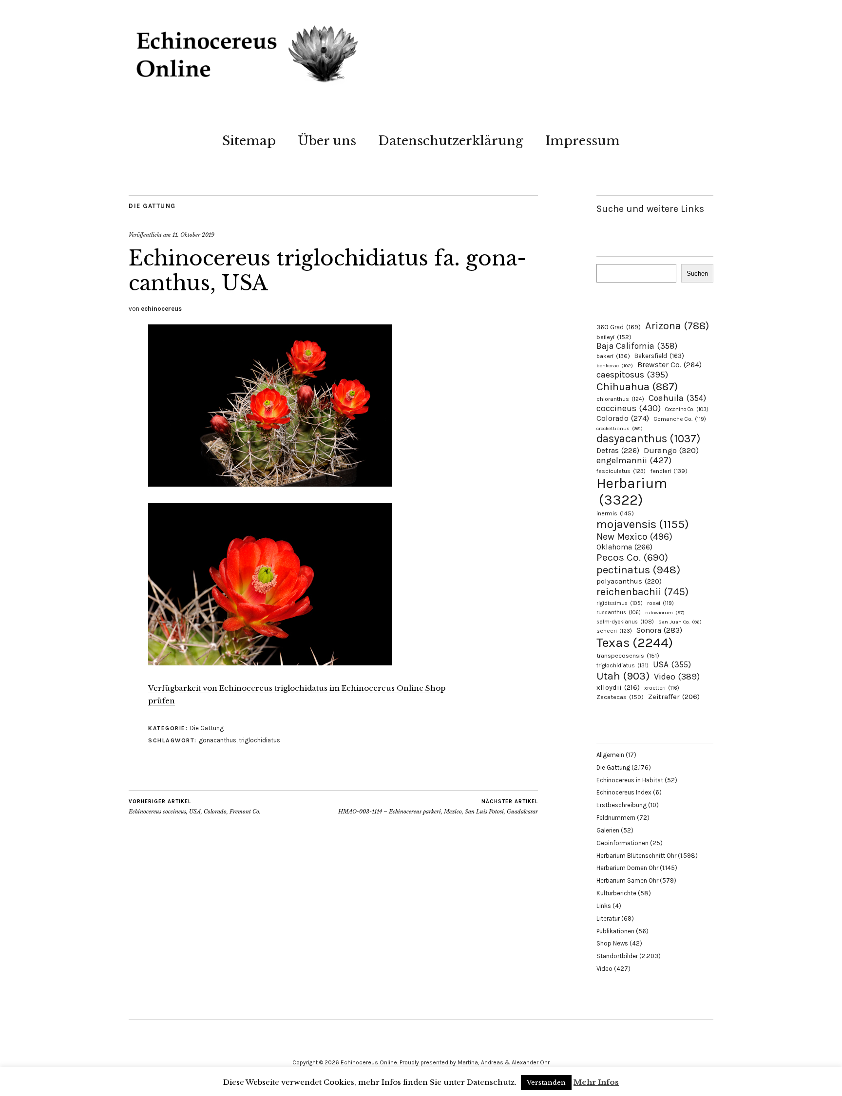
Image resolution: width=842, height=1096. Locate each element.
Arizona (677, 326)
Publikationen (615, 931)
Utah (623, 675)
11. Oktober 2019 (193, 234)
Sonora (659, 630)
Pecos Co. (632, 557)
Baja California (636, 346)
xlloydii (618, 687)
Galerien (607, 830)
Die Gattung (152, 205)
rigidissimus (619, 603)
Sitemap (249, 141)
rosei (660, 603)
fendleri (669, 470)
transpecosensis (627, 655)
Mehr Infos (596, 1082)
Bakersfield (659, 355)
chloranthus (620, 399)
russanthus (618, 612)
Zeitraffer (674, 697)
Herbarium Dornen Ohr (627, 867)
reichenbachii (642, 592)
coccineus (628, 408)
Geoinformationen (622, 843)
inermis (615, 513)
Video (677, 677)
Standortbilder (617, 956)
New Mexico (634, 536)
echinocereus (161, 308)
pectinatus (638, 569)
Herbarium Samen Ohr (627, 880)
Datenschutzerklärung (450, 141)
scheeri (614, 630)
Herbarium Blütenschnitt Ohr (636, 855)
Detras (617, 450)
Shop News (612, 943)
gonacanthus (217, 740)
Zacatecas (620, 696)
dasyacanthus (648, 438)
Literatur (608, 918)
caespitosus (632, 374)
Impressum (582, 141)
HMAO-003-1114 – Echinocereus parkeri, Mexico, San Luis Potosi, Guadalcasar (438, 806)
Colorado (622, 418)
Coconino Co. (686, 409)
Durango (671, 450)
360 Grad (618, 327)
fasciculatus (621, 471)
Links (603, 905)
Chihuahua (637, 386)
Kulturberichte (616, 893)
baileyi (614, 336)
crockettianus (619, 428)
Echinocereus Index (623, 792)
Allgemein (610, 754)
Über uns (327, 141)
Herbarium (631, 491)
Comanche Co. (679, 419)
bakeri (613, 356)
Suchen (697, 273)
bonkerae (614, 365)
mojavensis (642, 524)
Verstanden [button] (546, 1082)
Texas (634, 642)
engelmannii (633, 460)
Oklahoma (624, 546)
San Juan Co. (680, 622)
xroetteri (661, 687)
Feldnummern (615, 817)
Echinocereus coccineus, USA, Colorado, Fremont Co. (195, 806)
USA (672, 664)
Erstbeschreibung (621, 805)
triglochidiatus (259, 740)
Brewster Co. (669, 364)
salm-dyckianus (625, 622)
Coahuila (677, 398)
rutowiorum (665, 612)
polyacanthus (629, 581)
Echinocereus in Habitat (629, 780)
